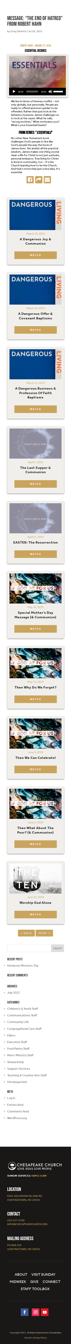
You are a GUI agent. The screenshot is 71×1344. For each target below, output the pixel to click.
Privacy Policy (40, 1337)
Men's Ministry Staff (20, 1055)
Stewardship (15, 1062)
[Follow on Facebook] (24, 1312)
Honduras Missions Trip (22, 965)
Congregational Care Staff (24, 1029)
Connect (51, 1282)
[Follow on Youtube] (44, 1312)
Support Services (18, 1068)
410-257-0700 (16, 1220)
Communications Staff (22, 1015)
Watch (35, 255)
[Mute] (50, 91)
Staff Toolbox (35, 1289)
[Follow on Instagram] (35, 1312)
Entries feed (15, 1105)
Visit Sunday (43, 1275)
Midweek (18, 1282)
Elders (11, 1035)
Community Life (18, 1022)
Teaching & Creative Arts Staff (27, 1075)
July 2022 (13, 992)
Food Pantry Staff (18, 1048)
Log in (11, 1098)
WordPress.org (17, 1118)
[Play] (14, 91)
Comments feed (18, 1111)
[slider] (58, 91)
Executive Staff (17, 1042)
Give (34, 1282)
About (21, 1275)
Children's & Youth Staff (22, 1008)
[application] (37, 91)
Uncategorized (17, 1082)
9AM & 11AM (38, 1175)
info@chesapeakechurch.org (27, 1224)
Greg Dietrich (18, 31)
